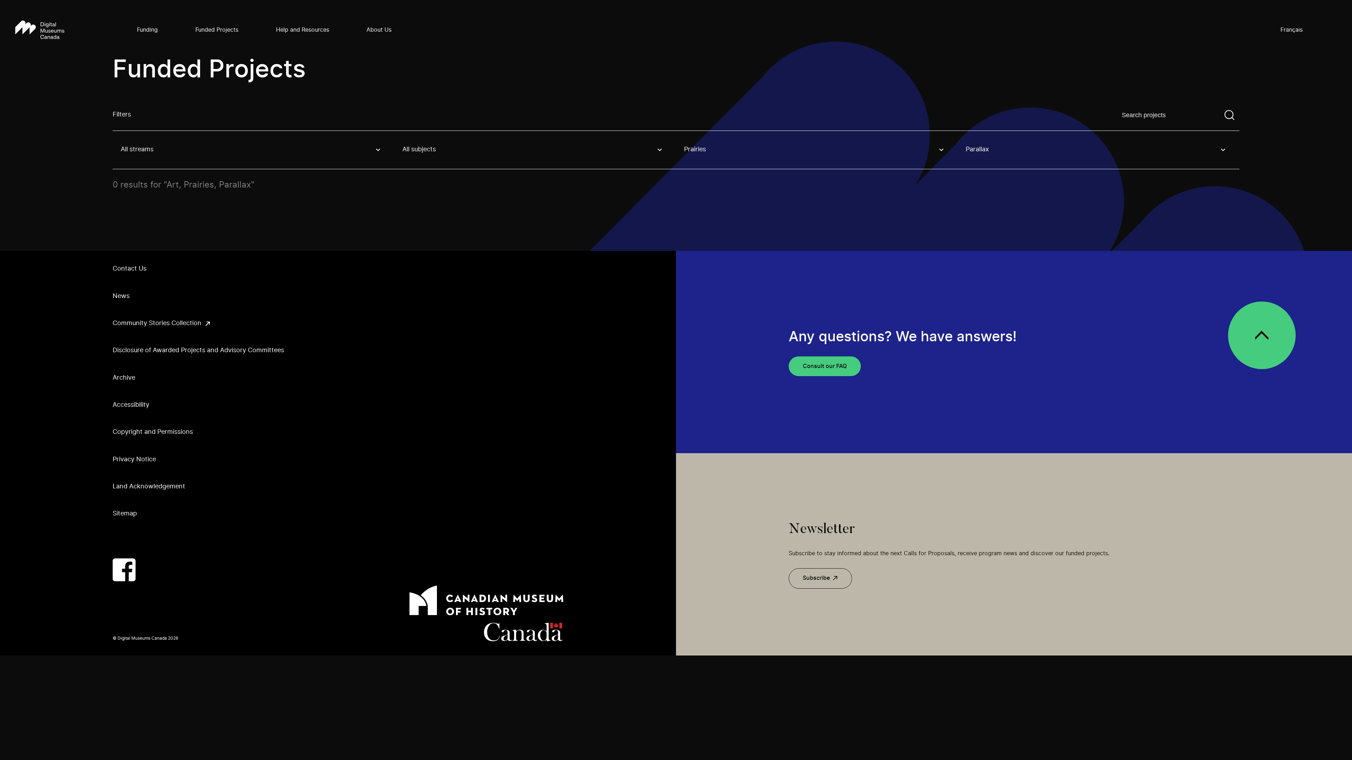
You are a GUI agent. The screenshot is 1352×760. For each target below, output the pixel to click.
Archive (124, 378)
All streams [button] (137, 149)
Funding (147, 30)
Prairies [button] (695, 149)
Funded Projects (216, 30)
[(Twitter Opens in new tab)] (152, 569)
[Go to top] (1262, 335)
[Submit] (1229, 115)
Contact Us (129, 269)
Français (1292, 30)
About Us (379, 30)
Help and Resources (302, 30)
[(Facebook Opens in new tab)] (124, 569)
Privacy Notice (134, 459)
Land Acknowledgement (149, 486)
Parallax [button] (977, 149)
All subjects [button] (419, 149)
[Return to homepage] (39, 30)
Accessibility (131, 405)
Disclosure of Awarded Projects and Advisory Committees (198, 350)
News (121, 296)
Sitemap (125, 514)
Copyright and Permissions (153, 432)
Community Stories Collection (157, 323)
